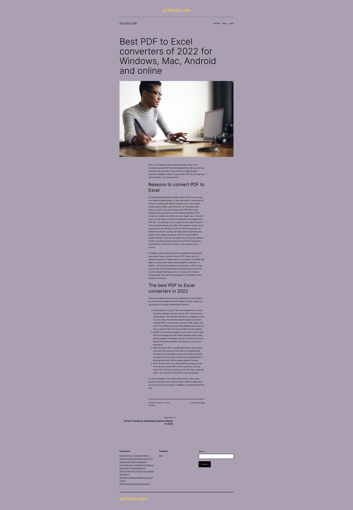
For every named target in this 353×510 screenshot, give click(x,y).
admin (153, 405)
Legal (231, 23)
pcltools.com (128, 23)
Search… (202, 451)
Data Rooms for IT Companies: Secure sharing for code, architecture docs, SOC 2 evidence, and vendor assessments (136, 459)
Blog (224, 23)
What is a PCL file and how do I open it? (135, 484)
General (216, 23)
